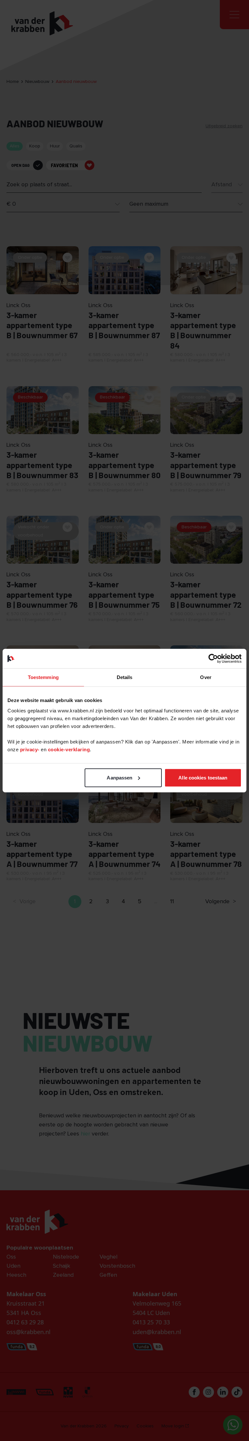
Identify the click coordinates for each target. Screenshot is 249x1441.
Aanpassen (119, 777)
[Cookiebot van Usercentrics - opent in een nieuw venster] (213, 658)
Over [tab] (205, 677)
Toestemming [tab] (43, 677)
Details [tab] (125, 677)
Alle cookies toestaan (202, 777)
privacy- (30, 749)
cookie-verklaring (69, 749)
